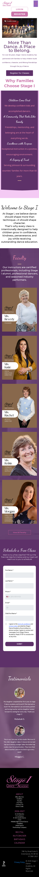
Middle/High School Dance (19, 821)
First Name (9, 570)
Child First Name (11, 613)
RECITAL (19, 832)
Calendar (19, 842)
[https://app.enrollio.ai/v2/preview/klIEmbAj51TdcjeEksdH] (7, 4)
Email (7, 603)
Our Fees (20, 802)
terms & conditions (24, 624)
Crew (19, 820)
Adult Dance (19, 825)
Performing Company (19, 827)
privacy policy (13, 626)
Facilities (19, 799)
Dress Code (19, 806)
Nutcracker (19, 835)
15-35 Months (19, 814)
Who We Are (19, 797)
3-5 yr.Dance (19, 816)
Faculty (19, 801)
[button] (36, 4)
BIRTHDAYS (19, 839)
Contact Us (19, 804)
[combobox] (7, 596)
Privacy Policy (19, 862)
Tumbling (20, 823)
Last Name (9, 581)
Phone (8, 591)
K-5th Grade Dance (19, 818)
